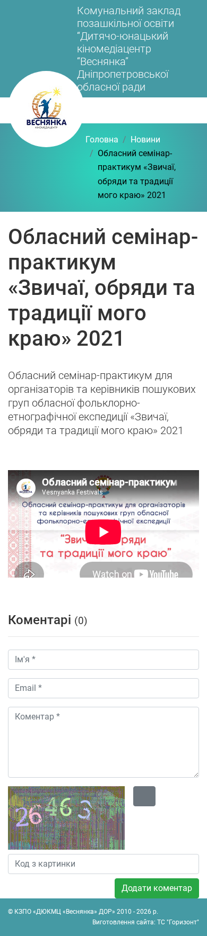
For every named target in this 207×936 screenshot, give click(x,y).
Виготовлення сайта (123, 922)
